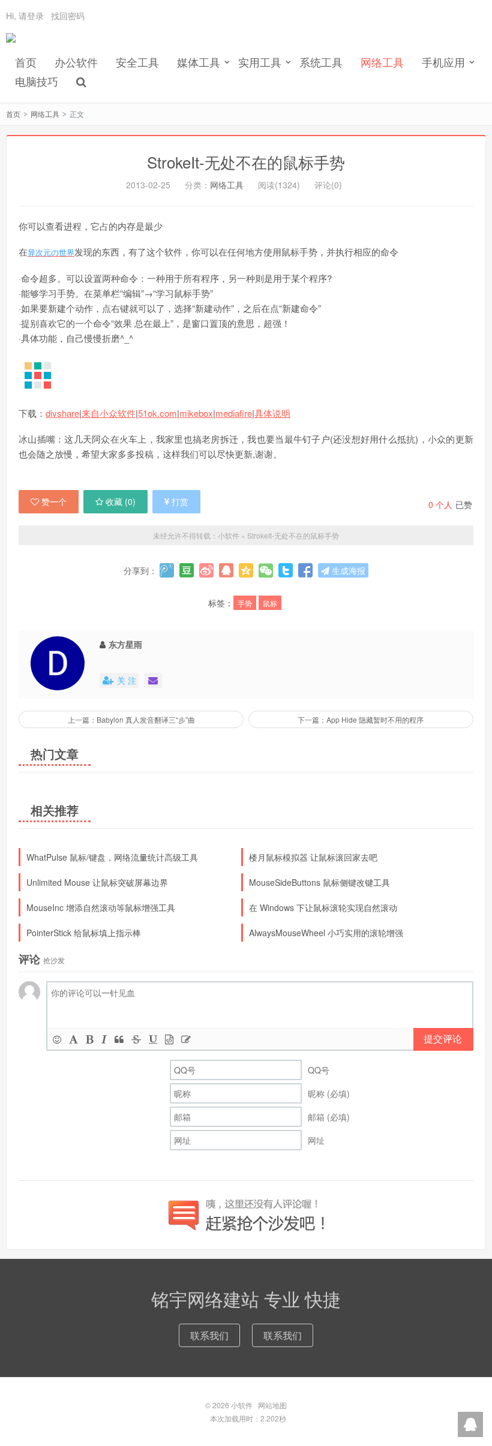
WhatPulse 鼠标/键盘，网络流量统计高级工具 (112, 857)
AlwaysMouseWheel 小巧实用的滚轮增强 (326, 933)
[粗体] (90, 1039)
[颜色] (73, 1039)
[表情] (57, 1039)
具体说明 (272, 413)
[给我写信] (153, 680)
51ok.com (157, 413)
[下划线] (153, 1039)
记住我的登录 (187, 48)
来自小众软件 (109, 413)
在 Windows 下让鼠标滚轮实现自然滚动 (323, 907)
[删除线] (136, 1039)
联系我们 (209, 1335)
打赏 (180, 501)
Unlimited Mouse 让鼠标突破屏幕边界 (97, 882)
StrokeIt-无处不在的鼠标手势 (246, 162)
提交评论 (443, 1038)
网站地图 (272, 1405)
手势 (245, 603)
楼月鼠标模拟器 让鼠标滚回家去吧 (313, 857)
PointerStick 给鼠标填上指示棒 (83, 933)
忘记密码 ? (318, 48)
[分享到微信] (266, 570)
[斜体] (104, 1039)
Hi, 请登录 (25, 16)
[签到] (186, 1039)
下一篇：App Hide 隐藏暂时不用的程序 (361, 719)
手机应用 (443, 62)
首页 (26, 62)
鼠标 (270, 603)
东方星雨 (125, 644)
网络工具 (382, 62)
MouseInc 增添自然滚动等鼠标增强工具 (100, 907)
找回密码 (68, 16)
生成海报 (347, 570)
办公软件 (76, 62)
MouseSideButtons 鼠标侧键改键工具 (319, 882)
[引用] (119, 1039)
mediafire (233, 413)
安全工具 (137, 62)
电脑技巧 (36, 81)
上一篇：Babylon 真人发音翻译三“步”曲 (131, 719)
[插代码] (169, 1039)
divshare (62, 413)
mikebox (196, 413)
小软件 (11, 42)
